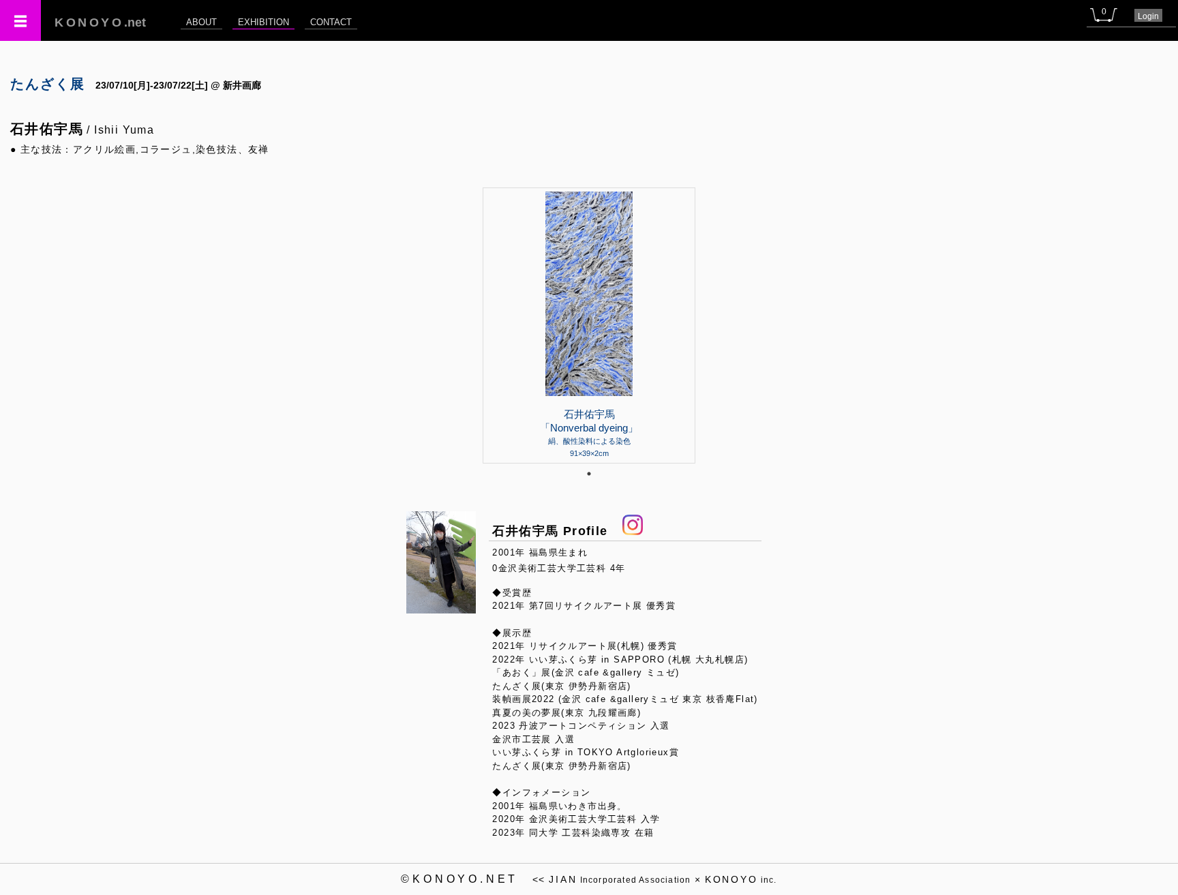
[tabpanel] (589, 325)
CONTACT (331, 22)
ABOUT (201, 22)
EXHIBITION (263, 22)
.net (100, 22)
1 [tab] (589, 474)
